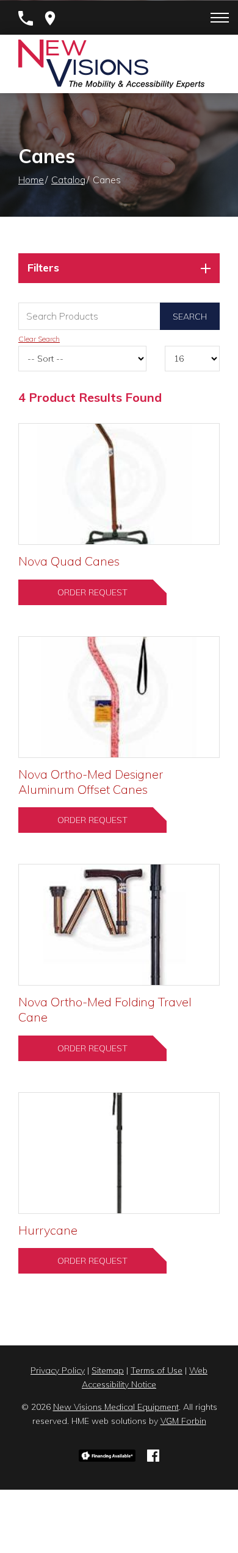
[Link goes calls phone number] (25, 18)
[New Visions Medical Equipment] (111, 64)
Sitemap (108, 1370)
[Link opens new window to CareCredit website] (107, 1454)
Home (31, 180)
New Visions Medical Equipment (116, 1406)
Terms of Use (156, 1370)
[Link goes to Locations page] (50, 18)
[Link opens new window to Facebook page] (153, 1454)
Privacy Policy (58, 1370)
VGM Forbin (183, 1420)
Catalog (68, 180)
